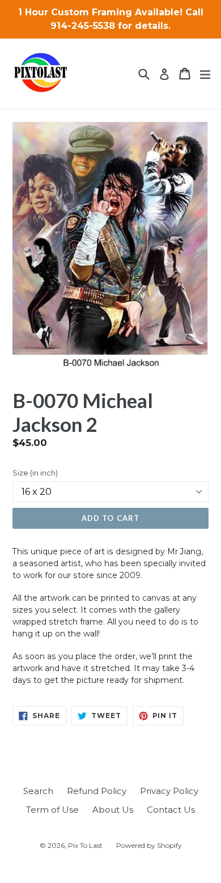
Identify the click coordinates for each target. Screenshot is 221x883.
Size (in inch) (35, 472)
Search (38, 791)
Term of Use (52, 809)
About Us (112, 809)
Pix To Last (85, 845)
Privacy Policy (169, 791)
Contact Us (171, 809)
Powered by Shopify (149, 845)
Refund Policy (96, 791)
